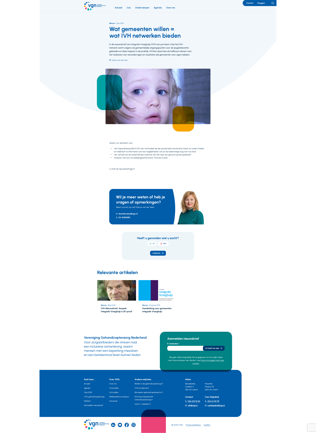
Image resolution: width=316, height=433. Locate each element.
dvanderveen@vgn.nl (128, 214)
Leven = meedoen (142, 404)
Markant (87, 401)
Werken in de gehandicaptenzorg (148, 384)
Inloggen (261, 3)
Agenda (158, 7)
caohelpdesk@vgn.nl (216, 405)
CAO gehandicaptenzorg (94, 397)
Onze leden (114, 388)
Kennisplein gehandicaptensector (148, 392)
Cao (129, 7)
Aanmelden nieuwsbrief (93, 405)
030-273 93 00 (194, 401)
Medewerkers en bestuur (119, 397)
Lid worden (113, 392)
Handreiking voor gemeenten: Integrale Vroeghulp (157, 310)
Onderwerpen (142, 7)
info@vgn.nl (193, 405)
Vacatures (113, 401)
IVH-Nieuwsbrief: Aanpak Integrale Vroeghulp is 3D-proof (116, 310)
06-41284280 (124, 217)
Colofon (207, 425)
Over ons (170, 7)
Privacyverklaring (193, 425)
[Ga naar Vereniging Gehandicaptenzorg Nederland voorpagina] (94, 6)
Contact (249, 3)
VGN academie (141, 388)
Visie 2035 (88, 392)
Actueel (118, 7)
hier (131, 169)
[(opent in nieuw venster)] (127, 425)
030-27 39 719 (213, 401)
